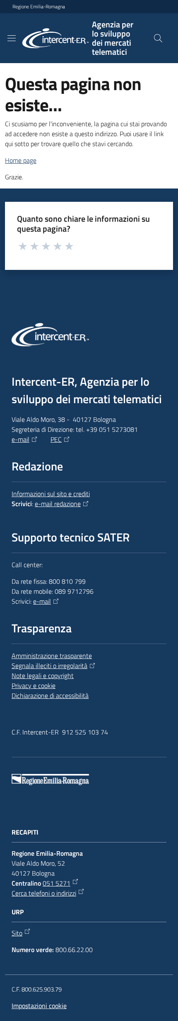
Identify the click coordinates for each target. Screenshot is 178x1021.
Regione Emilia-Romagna (38, 6)
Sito (17, 933)
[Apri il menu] (12, 38)
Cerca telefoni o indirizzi (44, 893)
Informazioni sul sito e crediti (51, 494)
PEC (56, 439)
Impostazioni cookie (39, 1006)
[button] (158, 38)
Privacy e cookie (33, 685)
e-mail (20, 439)
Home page (20, 160)
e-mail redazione (58, 504)
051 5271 (56, 883)
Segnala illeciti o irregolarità (49, 666)
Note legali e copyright (43, 676)
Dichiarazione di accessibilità (50, 695)
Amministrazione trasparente (52, 656)
